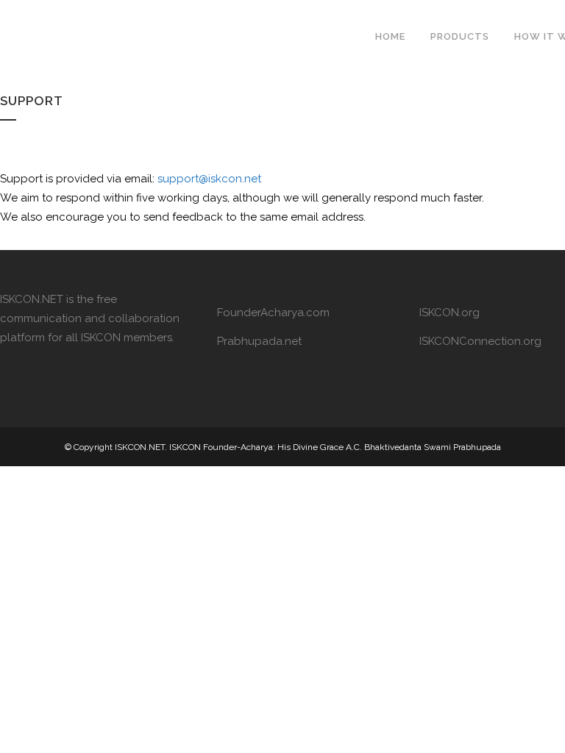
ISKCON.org (449, 312)
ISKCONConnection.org (480, 341)
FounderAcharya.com (273, 312)
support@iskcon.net (209, 178)
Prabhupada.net (259, 341)
